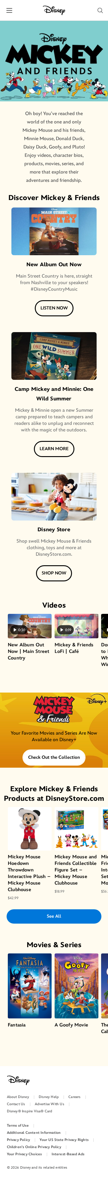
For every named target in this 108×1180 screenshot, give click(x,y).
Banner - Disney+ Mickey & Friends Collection (54, 719)
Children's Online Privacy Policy (34, 1147)
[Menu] (9, 10)
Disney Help (49, 1097)
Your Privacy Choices (24, 1154)
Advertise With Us (49, 1104)
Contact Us (16, 1104)
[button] (100, 10)
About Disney (18, 1097)
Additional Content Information (34, 1133)
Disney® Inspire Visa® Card (29, 1111)
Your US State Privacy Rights (64, 1140)
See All (54, 916)
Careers (74, 1097)
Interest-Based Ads (68, 1154)
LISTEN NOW (54, 308)
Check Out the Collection (54, 757)
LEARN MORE (54, 449)
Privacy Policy (18, 1140)
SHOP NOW (54, 573)
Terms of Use (18, 1125)
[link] (54, 719)
